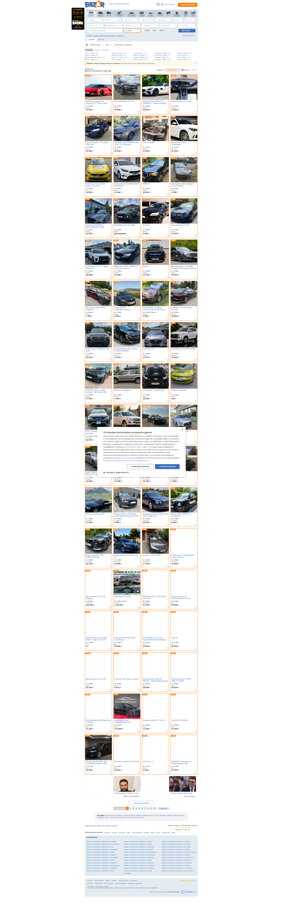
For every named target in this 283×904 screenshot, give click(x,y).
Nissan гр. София (141, 57)
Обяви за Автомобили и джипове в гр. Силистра (177, 863)
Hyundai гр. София (119, 57)
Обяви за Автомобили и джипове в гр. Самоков (138, 868)
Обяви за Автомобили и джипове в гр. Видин (138, 860)
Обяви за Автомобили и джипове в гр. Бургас (176, 841)
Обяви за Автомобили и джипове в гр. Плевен (176, 844)
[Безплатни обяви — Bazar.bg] (95, 4)
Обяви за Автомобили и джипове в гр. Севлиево (177, 868)
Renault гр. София (162, 59)
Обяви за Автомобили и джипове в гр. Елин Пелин (177, 871)
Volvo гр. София (183, 59)
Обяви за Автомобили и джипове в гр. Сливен (176, 847)
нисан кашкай (166, 832)
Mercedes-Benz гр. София (95, 57)
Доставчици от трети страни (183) (138, 447)
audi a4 (152, 832)
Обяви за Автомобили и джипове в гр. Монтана (176, 860)
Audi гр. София (91, 53)
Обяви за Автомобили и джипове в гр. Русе (100, 847)
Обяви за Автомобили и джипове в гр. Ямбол (101, 860)
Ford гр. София (118, 59)
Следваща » (163, 808)
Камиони (120, 815)
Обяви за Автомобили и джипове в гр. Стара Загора (103, 844)
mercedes (107, 832)
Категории (105, 50)
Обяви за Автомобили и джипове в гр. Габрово (101, 855)
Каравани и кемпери (166, 815)
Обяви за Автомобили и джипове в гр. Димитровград (103, 865)
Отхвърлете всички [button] (140, 467)
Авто (108, 45)
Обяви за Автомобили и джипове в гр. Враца (138, 844)
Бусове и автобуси (110, 815)
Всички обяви (96, 45)
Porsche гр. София (162, 55)
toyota (128, 832)
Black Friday (98, 883)
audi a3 (173, 832)
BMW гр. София (92, 59)
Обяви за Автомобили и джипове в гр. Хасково (138, 849)
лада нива (146, 832)
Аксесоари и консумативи (118, 817)
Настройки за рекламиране (125, 458)
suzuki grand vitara (137, 832)
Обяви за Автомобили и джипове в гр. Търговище (102, 868)
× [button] (182, 429)
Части (107, 817)
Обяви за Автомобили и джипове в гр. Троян (100, 871)
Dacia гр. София (91, 55)
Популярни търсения (135, 883)
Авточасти (134, 880)
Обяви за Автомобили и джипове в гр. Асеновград (102, 857)
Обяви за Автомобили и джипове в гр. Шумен (101, 852)
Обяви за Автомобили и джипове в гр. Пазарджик (102, 849)
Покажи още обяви (141, 803)
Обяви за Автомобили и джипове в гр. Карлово (138, 863)
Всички (97, 50)
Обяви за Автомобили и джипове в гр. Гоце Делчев (177, 857)
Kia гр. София (140, 53)
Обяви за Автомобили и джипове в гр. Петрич (176, 865)
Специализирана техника (132, 815)
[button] (116, 472)
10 (155, 808)
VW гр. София (183, 57)
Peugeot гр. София (163, 53)
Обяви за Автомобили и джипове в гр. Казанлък (139, 857)
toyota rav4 (114, 832)
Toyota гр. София (118, 55)
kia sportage (122, 832)
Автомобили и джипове (123, 45)
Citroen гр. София (119, 53)
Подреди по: (161, 70)
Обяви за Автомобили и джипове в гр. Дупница (138, 847)
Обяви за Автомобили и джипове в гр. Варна (138, 841)
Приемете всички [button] (167, 467)
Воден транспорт (179, 815)
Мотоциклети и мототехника (150, 815)
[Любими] (158, 4)
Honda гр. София (162, 57)
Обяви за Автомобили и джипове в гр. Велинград (139, 865)
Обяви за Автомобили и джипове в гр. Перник (176, 849)
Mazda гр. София (140, 55)
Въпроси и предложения (188, 880)
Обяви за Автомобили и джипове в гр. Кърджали (102, 863)
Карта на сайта (109, 883)
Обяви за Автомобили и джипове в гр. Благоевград (140, 852)
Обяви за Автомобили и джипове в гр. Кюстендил (139, 855)
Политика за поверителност (137, 460)
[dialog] (141, 452)
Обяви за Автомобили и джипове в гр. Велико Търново (179, 852)
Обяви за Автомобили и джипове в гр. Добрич (176, 855)
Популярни (89, 50)
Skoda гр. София (184, 53)
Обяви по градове (120, 883)
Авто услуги (140, 817)
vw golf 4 (158, 832)
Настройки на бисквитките (114, 460)
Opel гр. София (140, 59)
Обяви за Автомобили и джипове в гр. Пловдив (101, 841)
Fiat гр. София (183, 55)
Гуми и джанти (131, 817)
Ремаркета (100, 817)
